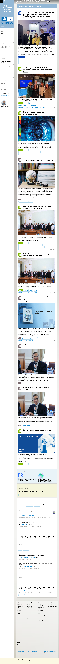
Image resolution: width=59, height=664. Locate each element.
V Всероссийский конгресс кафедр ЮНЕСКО (6, 43)
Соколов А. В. (31, 515)
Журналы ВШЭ (50, 614)
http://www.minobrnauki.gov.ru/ (23, 651)
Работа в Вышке (20, 647)
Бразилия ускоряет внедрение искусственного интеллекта (33, 113)
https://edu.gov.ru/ (34, 651)
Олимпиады (29, 609)
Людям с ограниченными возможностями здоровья (20, 640)
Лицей (28, 604)
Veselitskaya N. (25, 524)
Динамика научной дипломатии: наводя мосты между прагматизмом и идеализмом (38, 160)
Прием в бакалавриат (31, 611)
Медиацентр (50, 613)
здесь (11, 660)
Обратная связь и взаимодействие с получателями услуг (31, 630)
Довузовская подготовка (29, 607)
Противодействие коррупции (20, 625)
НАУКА (39, 602)
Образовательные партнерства (30, 627)
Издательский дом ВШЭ (52, 606)
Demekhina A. (21, 583)
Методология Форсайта (5, 66)
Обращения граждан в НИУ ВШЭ (21, 619)
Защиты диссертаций (41, 615)
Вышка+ (28, 613)
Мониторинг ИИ (4, 75)
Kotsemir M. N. (31, 532)
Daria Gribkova (21, 590)
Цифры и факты (20, 604)
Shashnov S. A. (25, 532)
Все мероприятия (22, 494)
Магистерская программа (6, 49)
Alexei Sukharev (30, 566)
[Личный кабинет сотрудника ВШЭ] (54, 1)
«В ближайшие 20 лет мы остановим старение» (36, 346)
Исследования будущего (5, 35)
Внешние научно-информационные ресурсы (41, 623)
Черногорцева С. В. (29, 505)
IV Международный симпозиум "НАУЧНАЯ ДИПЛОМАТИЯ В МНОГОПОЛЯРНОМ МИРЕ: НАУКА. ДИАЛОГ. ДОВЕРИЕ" (32, 490)
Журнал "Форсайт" (4, 72)
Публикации (3, 70)
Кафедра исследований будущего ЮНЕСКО (7, 8)
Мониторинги (40, 610)
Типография (50, 611)
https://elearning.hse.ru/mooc (50, 651)
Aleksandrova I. (21, 541)
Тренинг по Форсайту (5, 51)
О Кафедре (3, 33)
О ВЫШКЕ (19, 602)
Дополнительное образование (30, 619)
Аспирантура (29, 616)
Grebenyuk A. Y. (26, 549)
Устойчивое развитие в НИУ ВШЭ (21, 610)
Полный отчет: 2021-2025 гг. (6, 85)
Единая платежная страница (20, 645)
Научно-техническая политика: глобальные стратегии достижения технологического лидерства (38, 299)
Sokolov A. (20, 532)
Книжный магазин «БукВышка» (51, 609)
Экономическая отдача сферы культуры (37, 430)
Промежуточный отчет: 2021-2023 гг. (5, 83)
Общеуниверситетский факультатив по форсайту (6, 54)
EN (49, 1)
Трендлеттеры (4, 68)
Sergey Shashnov (33, 557)
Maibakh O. (25, 566)
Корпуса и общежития (21, 615)
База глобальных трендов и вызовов (6, 62)
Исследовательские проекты (41, 608)
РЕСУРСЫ (50, 602)
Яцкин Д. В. (20, 515)
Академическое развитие (40, 617)
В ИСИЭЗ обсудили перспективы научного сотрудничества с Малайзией (38, 207)
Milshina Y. (26, 541)
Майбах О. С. (25, 515)
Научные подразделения (40, 605)
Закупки (18, 617)
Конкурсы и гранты (41, 620)
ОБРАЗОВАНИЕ (30, 602)
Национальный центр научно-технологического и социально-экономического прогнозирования (45, 480)
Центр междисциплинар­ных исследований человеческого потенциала (27, 480)
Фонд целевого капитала (20, 622)
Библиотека (50, 604)
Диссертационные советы (41, 613)
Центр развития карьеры (30, 622)
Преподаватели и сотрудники (20, 613)
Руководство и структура (20, 607)
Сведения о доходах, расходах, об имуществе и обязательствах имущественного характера (21, 630)
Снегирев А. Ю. (37, 505)
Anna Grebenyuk (21, 557)
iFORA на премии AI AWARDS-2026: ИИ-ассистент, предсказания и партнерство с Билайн (37, 69)
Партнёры (3, 40)
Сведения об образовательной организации (20, 636)
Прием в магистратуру (31, 614)
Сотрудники (3, 37)
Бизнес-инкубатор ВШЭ (31, 624)
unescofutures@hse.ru (5, 95)
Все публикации (21, 595)
